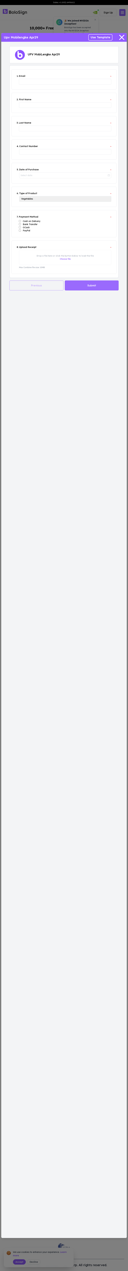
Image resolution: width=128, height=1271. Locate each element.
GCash (26, 227)
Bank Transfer (30, 224)
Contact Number (28, 146)
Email (22, 76)
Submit (91, 285)
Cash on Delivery (31, 221)
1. (17, 76)
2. (17, 99)
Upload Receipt (27, 247)
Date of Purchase (29, 169)
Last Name (25, 122)
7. (17, 216)
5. (18, 169)
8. (17, 247)
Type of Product (28, 193)
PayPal (26, 230)
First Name (25, 99)
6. (18, 193)
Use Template (100, 37)
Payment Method (28, 216)
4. (18, 146)
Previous (36, 285)
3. (17, 122)
